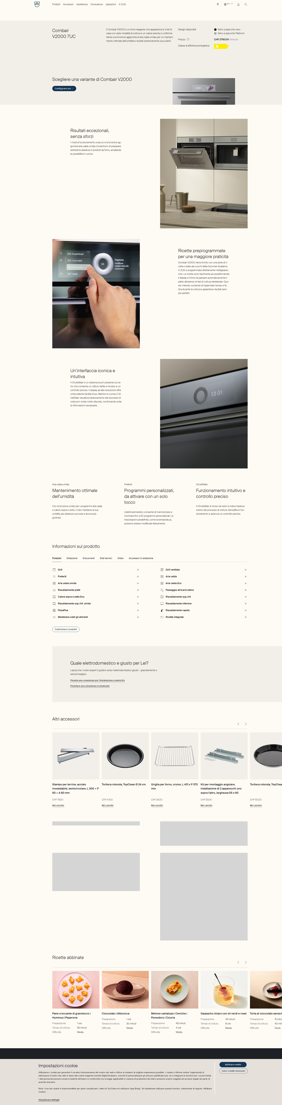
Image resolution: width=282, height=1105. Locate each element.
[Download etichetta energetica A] (221, 48)
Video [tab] (120, 558)
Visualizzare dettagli (48, 1100)
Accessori (68, 4)
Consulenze (96, 4)
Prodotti (56, 4)
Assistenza (82, 4)
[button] (204, 90)
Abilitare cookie (233, 1064)
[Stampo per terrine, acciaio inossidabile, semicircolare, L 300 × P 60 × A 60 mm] (75, 755)
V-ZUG (122, 4)
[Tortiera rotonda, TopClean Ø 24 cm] (125, 755)
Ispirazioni (111, 4)
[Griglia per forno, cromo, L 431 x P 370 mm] (174, 755)
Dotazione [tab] (72, 558)
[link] (218, 5)
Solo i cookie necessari (233, 1071)
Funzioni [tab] (56, 558)
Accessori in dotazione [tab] (141, 558)
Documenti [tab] (89, 558)
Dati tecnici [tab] (106, 558)
